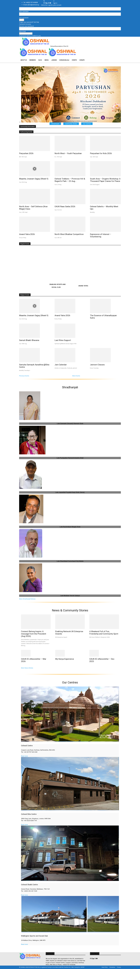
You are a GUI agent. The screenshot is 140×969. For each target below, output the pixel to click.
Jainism (54, 60)
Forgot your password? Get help (29, 22)
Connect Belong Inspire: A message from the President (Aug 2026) (33, 633)
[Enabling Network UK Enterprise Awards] (70, 621)
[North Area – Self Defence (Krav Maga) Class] (34, 196)
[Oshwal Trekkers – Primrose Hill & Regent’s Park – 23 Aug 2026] (70, 168)
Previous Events (24, 376)
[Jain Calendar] (70, 355)
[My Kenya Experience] (70, 653)
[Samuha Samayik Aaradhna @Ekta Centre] (34, 355)
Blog (40, 60)
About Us (23, 60)
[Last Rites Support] (70, 331)
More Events (76, 376)
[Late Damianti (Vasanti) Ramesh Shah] (29, 419)
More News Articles (27, 668)
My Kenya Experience (64, 659)
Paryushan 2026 (26, 153)
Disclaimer (112, 967)
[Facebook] (44, 3)
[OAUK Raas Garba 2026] (70, 196)
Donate (82, 60)
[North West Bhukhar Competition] (70, 224)
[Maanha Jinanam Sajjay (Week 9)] (34, 168)
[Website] (49, 3)
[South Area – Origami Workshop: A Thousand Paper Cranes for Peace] (105, 168)
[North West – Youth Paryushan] (70, 143)
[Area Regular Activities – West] (30, 285)
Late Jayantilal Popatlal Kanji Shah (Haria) (70, 492)
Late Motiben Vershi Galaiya (70, 596)
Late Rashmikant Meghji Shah (70, 527)
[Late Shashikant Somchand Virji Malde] (30, 557)
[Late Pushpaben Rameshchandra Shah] (32, 454)
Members (32, 60)
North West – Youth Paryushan (68, 153)
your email (22, 31)
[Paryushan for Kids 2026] (105, 143)
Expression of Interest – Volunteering (100, 235)
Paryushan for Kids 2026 (101, 153)
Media (47, 60)
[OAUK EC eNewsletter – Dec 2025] (104, 653)
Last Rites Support (63, 340)
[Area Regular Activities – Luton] (83, 255)
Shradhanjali (64, 60)
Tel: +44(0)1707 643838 (30, 2)
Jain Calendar (61, 365)
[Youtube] (50, 3)
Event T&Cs (105, 967)
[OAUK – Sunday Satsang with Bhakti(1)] (109, 285)
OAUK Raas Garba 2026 (65, 206)
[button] (44, 1)
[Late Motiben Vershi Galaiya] (30, 591)
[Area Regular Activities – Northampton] (83, 270)
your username (23, 11)
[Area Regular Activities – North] (109, 255)
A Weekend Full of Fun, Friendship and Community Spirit (103, 632)
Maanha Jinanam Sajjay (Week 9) (33, 179)
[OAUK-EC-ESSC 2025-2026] (57, 285)
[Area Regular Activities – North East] (30, 270)
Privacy (119, 967)
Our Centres (87, 124)
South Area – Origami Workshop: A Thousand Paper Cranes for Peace (105, 180)
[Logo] (33, 57)
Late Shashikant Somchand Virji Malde (70, 561)
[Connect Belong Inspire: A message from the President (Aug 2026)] (36, 621)
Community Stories (71, 124)
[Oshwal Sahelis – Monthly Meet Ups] (105, 196)
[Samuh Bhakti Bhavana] (34, 331)
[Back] (54, 1)
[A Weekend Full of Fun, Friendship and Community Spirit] (104, 621)
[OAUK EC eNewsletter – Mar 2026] (36, 653)
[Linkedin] (47, 3)
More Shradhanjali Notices (27, 599)
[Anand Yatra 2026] (34, 224)
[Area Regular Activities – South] (109, 270)
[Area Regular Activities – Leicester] (57, 255)
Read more (24, 756)
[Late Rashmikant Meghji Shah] (31, 522)
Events (74, 60)
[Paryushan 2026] (34, 143)
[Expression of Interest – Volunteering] (105, 224)
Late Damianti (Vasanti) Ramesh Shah (70, 423)
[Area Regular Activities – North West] (57, 270)
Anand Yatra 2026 (27, 234)
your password (23, 18)
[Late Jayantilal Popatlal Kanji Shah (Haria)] (30, 488)
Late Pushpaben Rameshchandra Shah (70, 458)
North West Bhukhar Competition (69, 234)
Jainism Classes (97, 365)
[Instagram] (45, 3)
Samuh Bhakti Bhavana (29, 340)
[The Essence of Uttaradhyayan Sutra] (105, 306)
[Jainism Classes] (105, 355)
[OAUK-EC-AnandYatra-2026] (83, 285)
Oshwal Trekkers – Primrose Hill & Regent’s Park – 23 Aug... (70, 180)
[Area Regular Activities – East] (30, 255)
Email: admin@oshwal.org (31, 5)
